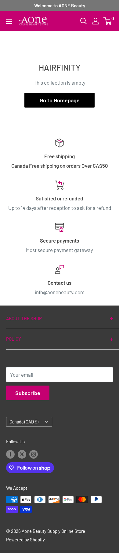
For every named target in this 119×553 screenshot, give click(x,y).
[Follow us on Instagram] (33, 454)
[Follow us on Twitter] (22, 454)
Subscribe (27, 393)
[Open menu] (9, 21)
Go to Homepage (60, 100)
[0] (108, 21)
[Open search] (83, 21)
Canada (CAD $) (23, 421)
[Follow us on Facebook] (10, 454)
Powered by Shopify (25, 539)
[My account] (95, 21)
